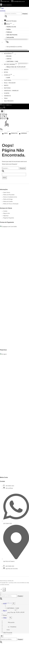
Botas (6, 72)
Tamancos (7, 95)
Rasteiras (7, 88)
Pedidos (8, 29)
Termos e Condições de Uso (10, 197)
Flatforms (7, 80)
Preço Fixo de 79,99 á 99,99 (15, 67)
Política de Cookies (8, 201)
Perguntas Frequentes (8, 218)
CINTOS (8, 58)
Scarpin (6, 93)
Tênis (6, 98)
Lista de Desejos (11, 21)
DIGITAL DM (10, 580)
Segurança (5, 215)
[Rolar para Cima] (1, 589)
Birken (6, 69)
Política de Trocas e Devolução (10, 203)
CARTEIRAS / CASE (12, 61)
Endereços (9, 32)
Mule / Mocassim (9, 83)
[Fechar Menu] (0, 593)
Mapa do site (6, 213)
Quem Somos (6, 192)
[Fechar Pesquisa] (1, 636)
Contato (5, 211)
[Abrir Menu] (2, 111)
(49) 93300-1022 (10, 566)
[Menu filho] (13, 24)
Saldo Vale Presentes (11, 34)
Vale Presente (8, 101)
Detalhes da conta (11, 26)
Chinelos (6, 618)
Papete (6, 85)
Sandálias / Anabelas (11, 90)
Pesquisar (24, 13)
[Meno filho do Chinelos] (13, 75)
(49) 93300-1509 (7, 523)
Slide (8, 77)
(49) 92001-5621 (10, 485)
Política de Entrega (7, 199)
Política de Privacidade (8, 194)
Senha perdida (10, 37)
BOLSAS (8, 56)
